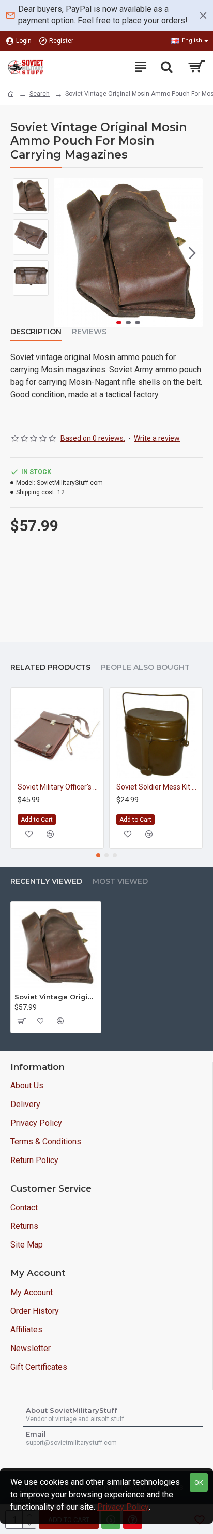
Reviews (89, 331)
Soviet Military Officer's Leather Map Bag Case (59, 787)
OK (198, 1482)
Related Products (50, 667)
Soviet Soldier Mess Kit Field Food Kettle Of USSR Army (158, 787)
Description (36, 331)
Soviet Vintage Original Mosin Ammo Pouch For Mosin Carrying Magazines (55, 997)
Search (39, 93)
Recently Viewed (46, 881)
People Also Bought (145, 667)
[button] (64, 252)
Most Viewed (120, 881)
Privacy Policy (123, 1507)
